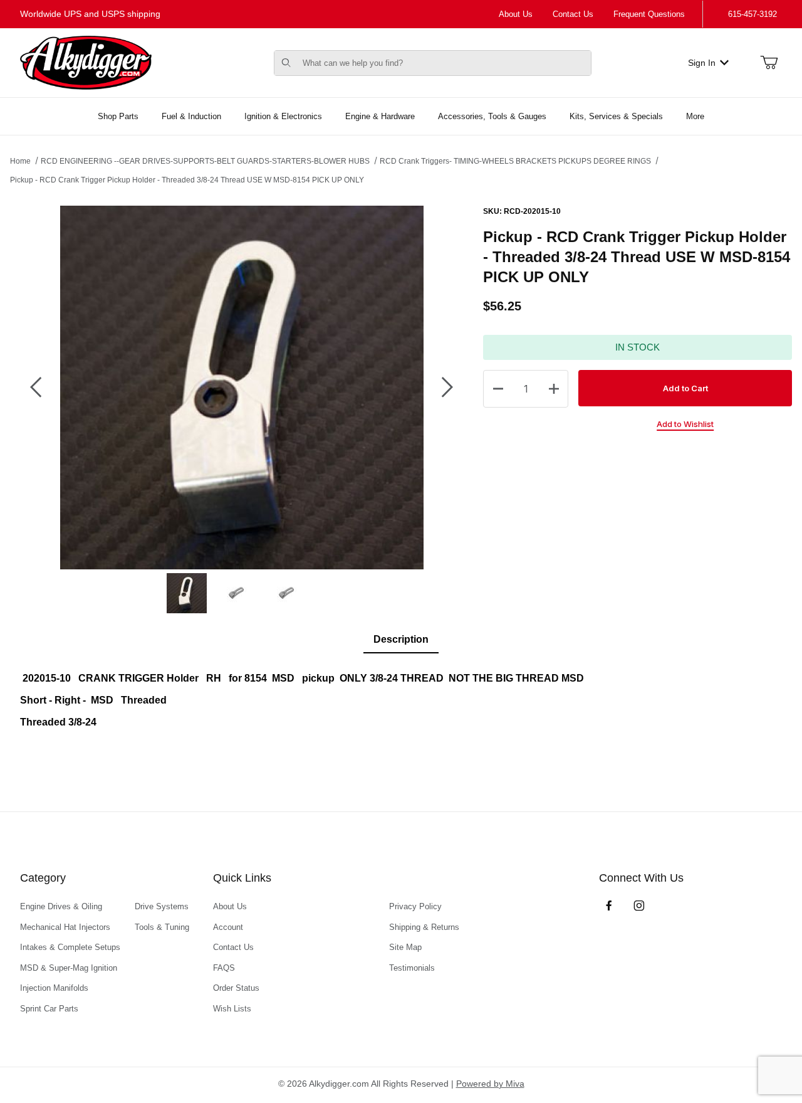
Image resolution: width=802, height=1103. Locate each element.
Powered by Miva (490, 1084)
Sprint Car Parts (49, 1008)
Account (228, 927)
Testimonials (412, 968)
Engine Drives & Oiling (61, 906)
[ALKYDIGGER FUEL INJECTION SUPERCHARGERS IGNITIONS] (86, 62)
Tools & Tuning (162, 927)
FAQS (224, 968)
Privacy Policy (415, 906)
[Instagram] (639, 905)
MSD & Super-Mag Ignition (68, 968)
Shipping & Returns (424, 927)
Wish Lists (232, 1008)
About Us (516, 14)
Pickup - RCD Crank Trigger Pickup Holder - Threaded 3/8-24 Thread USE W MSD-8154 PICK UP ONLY (187, 180)
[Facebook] (609, 905)
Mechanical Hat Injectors (65, 927)
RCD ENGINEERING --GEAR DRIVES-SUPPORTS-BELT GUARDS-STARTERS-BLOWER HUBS (205, 161)
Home (20, 161)
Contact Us (573, 14)
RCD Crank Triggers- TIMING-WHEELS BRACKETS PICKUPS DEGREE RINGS (515, 161)
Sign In (702, 63)
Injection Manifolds (54, 988)
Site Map (405, 947)
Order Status (236, 988)
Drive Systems (162, 906)
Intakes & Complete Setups (70, 947)
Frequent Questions (649, 14)
